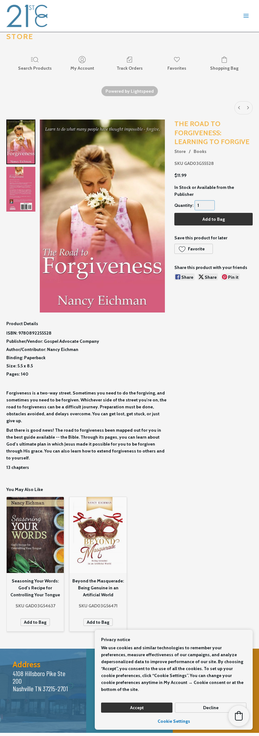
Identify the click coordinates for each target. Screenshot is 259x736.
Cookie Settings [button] (174, 721)
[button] (193, 249)
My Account (82, 68)
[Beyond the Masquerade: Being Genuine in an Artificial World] (98, 535)
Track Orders (130, 68)
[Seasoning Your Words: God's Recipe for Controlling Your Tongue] (35, 535)
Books (200, 151)
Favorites (176, 68)
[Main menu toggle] (246, 16)
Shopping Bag (224, 68)
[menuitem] (239, 108)
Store (180, 151)
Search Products (35, 68)
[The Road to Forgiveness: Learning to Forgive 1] (20, 189)
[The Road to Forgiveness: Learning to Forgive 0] (20, 142)
